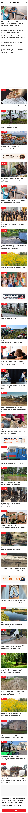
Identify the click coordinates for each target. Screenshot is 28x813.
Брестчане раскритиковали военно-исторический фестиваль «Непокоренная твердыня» (12, 320)
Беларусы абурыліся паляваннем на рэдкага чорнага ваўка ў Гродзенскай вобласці (13, 548)
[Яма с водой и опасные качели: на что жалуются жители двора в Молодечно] (14, 474)
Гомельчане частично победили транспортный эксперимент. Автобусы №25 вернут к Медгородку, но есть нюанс (13, 758)
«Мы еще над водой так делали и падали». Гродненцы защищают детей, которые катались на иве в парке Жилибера (13, 670)
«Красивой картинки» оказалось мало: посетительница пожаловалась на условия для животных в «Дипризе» (13, 431)
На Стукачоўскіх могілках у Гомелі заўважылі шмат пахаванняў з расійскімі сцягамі (13, 341)
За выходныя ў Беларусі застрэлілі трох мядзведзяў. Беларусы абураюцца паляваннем (12, 180)
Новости (3, 90)
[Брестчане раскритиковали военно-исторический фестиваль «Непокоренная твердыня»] (14, 310)
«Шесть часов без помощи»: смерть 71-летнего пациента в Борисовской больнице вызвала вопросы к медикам (13, 527)
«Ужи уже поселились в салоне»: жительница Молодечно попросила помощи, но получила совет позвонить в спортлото (13, 570)
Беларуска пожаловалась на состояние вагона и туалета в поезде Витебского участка (14, 462)
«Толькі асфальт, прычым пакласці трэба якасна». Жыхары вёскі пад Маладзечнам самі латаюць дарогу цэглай (14, 693)
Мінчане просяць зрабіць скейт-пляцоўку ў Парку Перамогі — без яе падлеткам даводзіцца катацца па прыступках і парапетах (13, 647)
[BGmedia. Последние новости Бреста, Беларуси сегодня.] (14, 2)
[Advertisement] (14, 70)
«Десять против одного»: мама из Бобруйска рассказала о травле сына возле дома (13, 288)
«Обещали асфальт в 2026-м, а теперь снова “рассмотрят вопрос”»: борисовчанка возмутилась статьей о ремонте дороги (13, 51)
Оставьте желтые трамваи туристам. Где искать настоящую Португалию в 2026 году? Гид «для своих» (13, 148)
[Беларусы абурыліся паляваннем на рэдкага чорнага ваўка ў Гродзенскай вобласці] (14, 539)
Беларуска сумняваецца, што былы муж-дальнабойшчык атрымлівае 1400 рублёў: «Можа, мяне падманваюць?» (12, 363)
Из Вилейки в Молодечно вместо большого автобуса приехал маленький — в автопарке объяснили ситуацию (12, 44)
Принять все (14, 810)
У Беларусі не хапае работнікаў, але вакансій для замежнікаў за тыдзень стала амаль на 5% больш (14, 387)
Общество (4, 131)
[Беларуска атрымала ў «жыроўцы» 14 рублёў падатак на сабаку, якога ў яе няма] (14, 96)
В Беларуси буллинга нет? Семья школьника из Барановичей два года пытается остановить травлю (12, 23)
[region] (14, 804)
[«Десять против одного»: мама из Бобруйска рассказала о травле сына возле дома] (14, 279)
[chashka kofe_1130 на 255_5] (14, 156)
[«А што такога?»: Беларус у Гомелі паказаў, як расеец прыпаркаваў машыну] (14, 117)
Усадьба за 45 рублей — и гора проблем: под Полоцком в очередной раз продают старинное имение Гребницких (13, 37)
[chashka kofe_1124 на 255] (14, 578)
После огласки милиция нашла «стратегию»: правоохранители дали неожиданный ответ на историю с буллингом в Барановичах (12, 30)
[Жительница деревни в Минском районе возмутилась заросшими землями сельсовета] (14, 705)
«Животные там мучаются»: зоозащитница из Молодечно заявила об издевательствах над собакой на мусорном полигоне (14, 246)
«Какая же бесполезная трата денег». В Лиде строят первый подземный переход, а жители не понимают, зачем (14, 780)
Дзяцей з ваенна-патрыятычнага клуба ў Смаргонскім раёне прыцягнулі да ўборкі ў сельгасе (12, 224)
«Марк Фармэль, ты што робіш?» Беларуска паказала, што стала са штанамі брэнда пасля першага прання (13, 602)
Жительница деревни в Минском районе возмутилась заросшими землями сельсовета (12, 715)
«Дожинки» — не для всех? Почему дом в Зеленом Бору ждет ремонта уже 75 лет (12, 736)
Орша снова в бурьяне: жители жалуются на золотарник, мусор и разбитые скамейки (13, 268)
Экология (4, 163)
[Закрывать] (26, 797)
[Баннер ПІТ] (14, 296)
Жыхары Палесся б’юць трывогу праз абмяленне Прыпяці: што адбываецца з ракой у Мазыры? (13, 409)
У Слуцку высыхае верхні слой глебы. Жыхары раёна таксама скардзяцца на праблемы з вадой (11, 624)
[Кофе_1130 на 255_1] (14, 440)
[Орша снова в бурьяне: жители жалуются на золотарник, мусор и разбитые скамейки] (14, 259)
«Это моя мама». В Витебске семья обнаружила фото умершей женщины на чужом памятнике (12, 505)
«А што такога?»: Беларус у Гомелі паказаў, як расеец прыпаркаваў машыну (13, 126)
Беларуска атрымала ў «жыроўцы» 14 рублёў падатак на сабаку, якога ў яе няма (13, 105)
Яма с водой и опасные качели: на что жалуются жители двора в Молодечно (11, 483)
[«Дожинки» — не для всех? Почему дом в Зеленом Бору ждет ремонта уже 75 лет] (14, 727)
